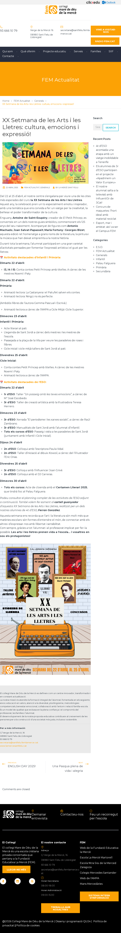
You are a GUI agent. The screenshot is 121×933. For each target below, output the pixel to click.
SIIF (111, 51)
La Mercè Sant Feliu (68, 187)
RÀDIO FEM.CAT (105, 41)
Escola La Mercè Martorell (96, 857)
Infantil (100, 259)
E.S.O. (99, 247)
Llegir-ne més (16, 869)
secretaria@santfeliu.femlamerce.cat (19, 742)
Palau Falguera (105, 263)
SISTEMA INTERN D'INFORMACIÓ (99, 896)
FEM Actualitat (32, 187)
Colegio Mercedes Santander (98, 872)
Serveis (78, 51)
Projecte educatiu (54, 51)
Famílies (96, 51)
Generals (45, 187)
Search (111, 127)
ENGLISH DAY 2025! (22, 766)
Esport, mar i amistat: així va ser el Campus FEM (107, 226)
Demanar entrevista (39, 816)
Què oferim (28, 51)
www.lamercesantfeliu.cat (13, 746)
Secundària (103, 271)
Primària (101, 267)
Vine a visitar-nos (106, 30)
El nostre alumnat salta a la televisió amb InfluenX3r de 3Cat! (107, 194)
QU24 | (88, 921)
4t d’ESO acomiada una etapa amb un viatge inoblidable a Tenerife (107, 154)
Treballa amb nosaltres (60, 908)
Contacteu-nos (72, 814)
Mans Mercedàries (91, 883)
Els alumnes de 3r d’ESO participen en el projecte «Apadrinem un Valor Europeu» (107, 174)
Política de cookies (28, 925)
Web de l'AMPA (89, 878)
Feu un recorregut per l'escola (104, 816)
